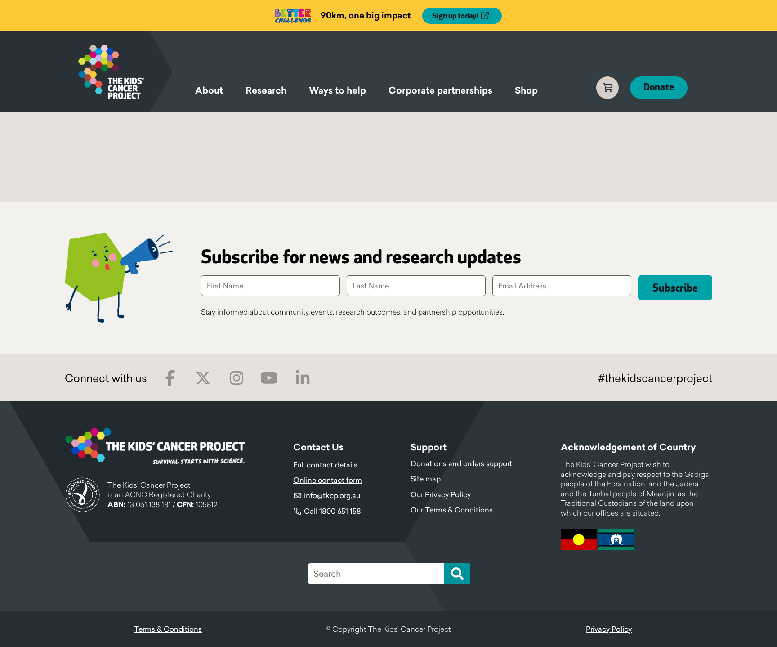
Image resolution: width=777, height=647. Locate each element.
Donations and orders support (461, 463)
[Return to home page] (125, 72)
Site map (426, 479)
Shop (526, 90)
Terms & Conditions (168, 629)
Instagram (236, 378)
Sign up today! (455, 16)
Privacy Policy (609, 629)
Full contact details (325, 465)
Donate (658, 87)
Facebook (170, 378)
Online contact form (327, 480)
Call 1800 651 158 (332, 511)
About (209, 90)
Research (266, 90)
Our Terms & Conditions (452, 510)
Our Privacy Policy (441, 494)
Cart (607, 87)
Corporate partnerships (440, 90)
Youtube (269, 378)
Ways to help (337, 90)
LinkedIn (302, 378)
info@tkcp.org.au (332, 495)
